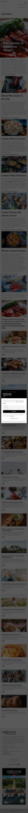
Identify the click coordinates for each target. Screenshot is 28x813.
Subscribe (14, 411)
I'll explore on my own (14, 418)
